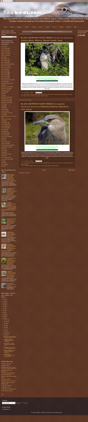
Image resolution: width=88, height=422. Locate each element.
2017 (4, 308)
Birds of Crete (29, 162)
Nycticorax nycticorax (40, 95)
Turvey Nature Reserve (6, 159)
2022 (4, 318)
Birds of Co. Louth (5, 67)
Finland (34, 27)
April (25, 162)
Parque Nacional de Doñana (6, 145)
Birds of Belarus (4, 60)
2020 (4, 314)
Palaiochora (70, 162)
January (5, 319)
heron (22, 95)
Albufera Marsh (27, 94)
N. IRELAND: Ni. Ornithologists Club (8, 388)
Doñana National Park (5, 98)
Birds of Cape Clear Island (6, 64)
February (6, 321)
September (6, 333)
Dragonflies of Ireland (5, 102)
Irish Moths (3, 129)
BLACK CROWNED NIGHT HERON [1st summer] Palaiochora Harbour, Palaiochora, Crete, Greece (45, 106)
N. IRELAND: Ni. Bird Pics (6, 385)
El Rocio (3, 104)
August (5, 331)
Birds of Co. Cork (4, 65)
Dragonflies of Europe (5, 100)
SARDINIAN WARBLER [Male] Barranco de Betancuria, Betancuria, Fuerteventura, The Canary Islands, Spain (8, 248)
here (41, 79)
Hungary (3, 120)
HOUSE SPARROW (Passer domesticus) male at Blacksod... (9, 351)
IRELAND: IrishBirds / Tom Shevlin (8, 380)
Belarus (12, 27)
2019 (4, 312)
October (5, 334)
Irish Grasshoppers (5, 126)
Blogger (60, 412)
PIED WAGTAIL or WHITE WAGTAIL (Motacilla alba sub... (9, 344)
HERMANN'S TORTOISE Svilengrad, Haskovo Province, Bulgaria (11, 274)
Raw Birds (27, 92)
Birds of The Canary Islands (7, 79)
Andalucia (3, 46)
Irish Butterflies (4, 122)
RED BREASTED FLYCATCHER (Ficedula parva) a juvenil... (9, 355)
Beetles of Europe (5, 53)
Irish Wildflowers (4, 133)
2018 (4, 310)
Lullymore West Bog (5, 136)
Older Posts (71, 170)
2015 (4, 304)
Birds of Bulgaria (4, 62)
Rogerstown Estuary (5, 153)
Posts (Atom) (27, 172)
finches (2, 162)
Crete (51, 162)
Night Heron (33, 95)
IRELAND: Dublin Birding (6, 374)
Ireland (48, 27)
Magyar (2, 138)
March (5, 323)
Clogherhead (3, 91)
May (5, 327)
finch (2, 160)
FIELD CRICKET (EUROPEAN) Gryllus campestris (11, 284)
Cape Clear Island (4, 90)
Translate (25, 403)
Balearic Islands (40, 94)
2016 (4, 306)
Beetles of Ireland (4, 55)
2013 (4, 301)
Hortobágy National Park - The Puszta (8, 116)
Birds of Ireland (4, 78)
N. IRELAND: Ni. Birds (5, 387)
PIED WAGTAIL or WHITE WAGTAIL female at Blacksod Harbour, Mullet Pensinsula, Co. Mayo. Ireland (8, 177)
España (70, 94)
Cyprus (27, 27)
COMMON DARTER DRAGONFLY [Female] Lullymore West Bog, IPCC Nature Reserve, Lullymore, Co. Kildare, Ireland (8, 192)
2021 (4, 316)
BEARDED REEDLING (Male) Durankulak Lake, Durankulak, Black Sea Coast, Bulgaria (11, 222)
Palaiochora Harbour (25, 164)
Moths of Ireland (4, 143)
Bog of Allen (3, 81)
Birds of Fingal (4, 74)
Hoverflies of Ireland (5, 119)
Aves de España (33, 94)
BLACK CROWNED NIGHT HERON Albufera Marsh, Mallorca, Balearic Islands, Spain (47, 39)
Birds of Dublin (4, 58)
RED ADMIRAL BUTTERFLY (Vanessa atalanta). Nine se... (10, 348)
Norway (54, 27)
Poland (61, 27)
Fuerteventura (4, 111)
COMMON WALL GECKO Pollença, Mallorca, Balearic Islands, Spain (11, 234)
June (5, 329)
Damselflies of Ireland (5, 97)
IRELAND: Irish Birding (6, 379)
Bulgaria (19, 27)
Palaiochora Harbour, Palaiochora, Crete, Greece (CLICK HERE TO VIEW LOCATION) (42, 165)
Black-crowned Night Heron (62, 94)
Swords (2, 155)
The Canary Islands (5, 157)
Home (5, 27)
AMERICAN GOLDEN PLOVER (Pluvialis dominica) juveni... (10, 337)
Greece (41, 27)
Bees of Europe (4, 51)
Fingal (2, 107)
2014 (4, 303)
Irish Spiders (3, 131)
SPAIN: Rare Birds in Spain (6, 390)
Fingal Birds (3, 109)
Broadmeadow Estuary (5, 83)
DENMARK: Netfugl (5, 365)
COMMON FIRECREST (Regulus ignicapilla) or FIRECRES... (9, 340)
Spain (47, 95)
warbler (2, 166)
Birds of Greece (35, 162)
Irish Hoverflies (4, 127)
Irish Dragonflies (4, 124)
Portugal (68, 27)
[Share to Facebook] (40, 92)
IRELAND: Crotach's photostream (8, 372)
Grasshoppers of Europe (6, 112)
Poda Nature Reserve (5, 146)
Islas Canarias (4, 134)
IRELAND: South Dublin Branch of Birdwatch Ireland (8, 383)
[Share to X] (38, 92)
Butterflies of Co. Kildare (6, 86)
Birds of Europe (47, 94)
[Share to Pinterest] (41, 92)
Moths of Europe (4, 141)
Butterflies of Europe (5, 88)
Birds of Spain (54, 94)
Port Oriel (3, 150)
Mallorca (29, 95)
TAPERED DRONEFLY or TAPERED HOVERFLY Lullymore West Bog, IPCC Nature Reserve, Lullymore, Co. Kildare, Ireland (8, 261)
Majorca (25, 95)
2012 (4, 299)
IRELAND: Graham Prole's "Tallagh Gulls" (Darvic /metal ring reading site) (8, 368)
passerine (3, 164)
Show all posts (59, 31)
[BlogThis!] (37, 92)
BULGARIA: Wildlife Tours (6, 363)
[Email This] (36, 92)
